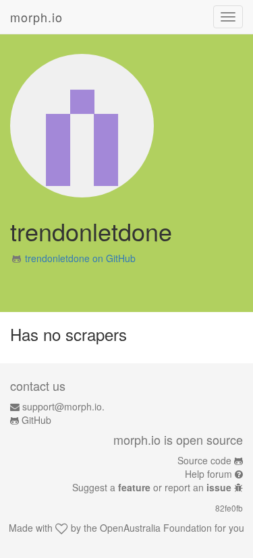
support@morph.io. (63, 406)
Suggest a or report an (151, 487)
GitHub (36, 420)
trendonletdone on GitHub (80, 258)
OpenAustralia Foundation (156, 527)
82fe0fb (229, 508)
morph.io (36, 17)
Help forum (208, 473)
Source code (204, 460)
